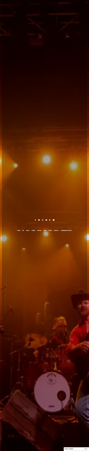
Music (27, 230)
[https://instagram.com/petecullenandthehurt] (42, 220)
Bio (23, 230)
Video (44, 230)
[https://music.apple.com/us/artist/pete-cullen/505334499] (53, 220)
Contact (56, 230)
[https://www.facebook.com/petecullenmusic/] (35, 220)
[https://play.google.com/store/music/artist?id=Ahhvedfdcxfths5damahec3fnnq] (50, 220)
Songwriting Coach (66, 230)
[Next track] (87, 448)
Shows (33, 230)
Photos (39, 230)
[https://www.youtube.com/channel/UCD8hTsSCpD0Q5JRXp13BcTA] (39, 220)
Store (50, 230)
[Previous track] (84, 448)
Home (18, 230)
